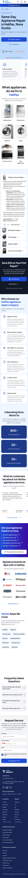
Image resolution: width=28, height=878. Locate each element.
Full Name (3, 733)
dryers (21, 141)
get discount (15, 279)
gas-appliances (20, 162)
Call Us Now (15, 44)
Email (2, 747)
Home (2, 9)
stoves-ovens (7, 161)
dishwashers (21, 120)
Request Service (15, 5)
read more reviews (12, 517)
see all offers (13, 284)
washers (7, 141)
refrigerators (7, 120)
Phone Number (5, 740)
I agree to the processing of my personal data (15, 754)
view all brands (12, 604)
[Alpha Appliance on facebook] (3, 787)
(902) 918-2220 (13, 224)
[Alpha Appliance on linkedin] (7, 787)
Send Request (12, 761)
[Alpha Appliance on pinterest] (10, 787)
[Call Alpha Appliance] (21, 1)
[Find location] (18, 1)
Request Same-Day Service (15, 552)
